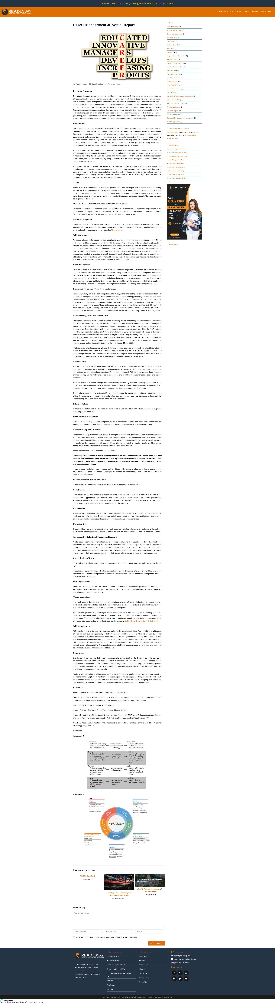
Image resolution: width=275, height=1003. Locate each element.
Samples (263, 11)
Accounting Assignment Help (177, 156)
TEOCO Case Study (87, 876)
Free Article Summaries (175, 63)
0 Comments (116, 84)
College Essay (172, 45)
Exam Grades (144, 965)
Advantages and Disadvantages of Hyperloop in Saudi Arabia (118, 894)
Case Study (171, 41)
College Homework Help (175, 171)
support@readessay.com (181, 956)
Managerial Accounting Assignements (180, 96)
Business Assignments (174, 34)
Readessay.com (172, 132)
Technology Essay (173, 122)
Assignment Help (225, 11)
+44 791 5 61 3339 (182, 962)
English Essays (172, 59)
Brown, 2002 (117, 230)
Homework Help (241, 11)
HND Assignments (173, 85)
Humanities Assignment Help (177, 152)
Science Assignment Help (176, 163)
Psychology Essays (173, 107)
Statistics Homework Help (176, 167)
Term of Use (143, 982)
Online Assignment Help (175, 160)
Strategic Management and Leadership (180, 118)
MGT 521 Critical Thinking (176, 103)
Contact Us (143, 973)
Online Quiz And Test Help (176, 178)
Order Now (143, 956)
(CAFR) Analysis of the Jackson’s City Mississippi (149, 890)
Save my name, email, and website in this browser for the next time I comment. (106, 937)
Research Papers (172, 111)
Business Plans (172, 37)
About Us (142, 969)
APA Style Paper (172, 27)
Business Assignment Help (176, 149)
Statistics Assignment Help (116, 965)
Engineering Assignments (176, 56)
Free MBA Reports (99, 84)
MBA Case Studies (173, 100)
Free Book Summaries (174, 67)
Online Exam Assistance (175, 174)
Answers (110, 981)
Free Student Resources (175, 78)
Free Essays (171, 70)
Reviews (255, 11)
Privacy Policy (144, 978)
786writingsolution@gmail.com (184, 959)
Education (170, 52)
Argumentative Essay (174, 30)
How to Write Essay (174, 89)
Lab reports (171, 92)
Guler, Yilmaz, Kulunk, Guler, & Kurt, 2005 (141, 621)
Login (270, 11)
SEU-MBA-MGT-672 (174, 114)
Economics (171, 48)
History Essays (172, 81)
